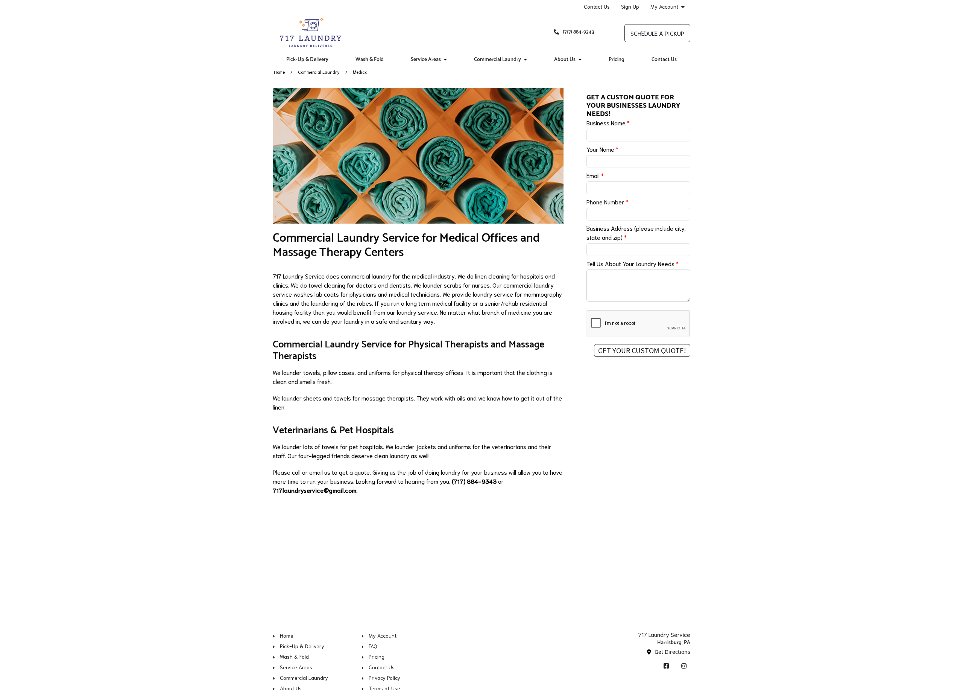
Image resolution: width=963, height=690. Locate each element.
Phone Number (607, 202)
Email (595, 175)
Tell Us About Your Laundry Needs (632, 263)
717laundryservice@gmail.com (314, 490)
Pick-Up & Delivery (307, 59)
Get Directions (671, 651)
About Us (565, 59)
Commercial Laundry (497, 59)
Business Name (608, 122)
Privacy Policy (384, 677)
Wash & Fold (369, 59)
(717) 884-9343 (578, 32)
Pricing (616, 59)
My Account (664, 6)
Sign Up (630, 6)
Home (279, 72)
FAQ (373, 646)
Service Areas (426, 59)
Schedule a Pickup (657, 33)
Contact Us (597, 6)
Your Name (602, 149)
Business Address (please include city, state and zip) (636, 232)
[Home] (310, 33)
